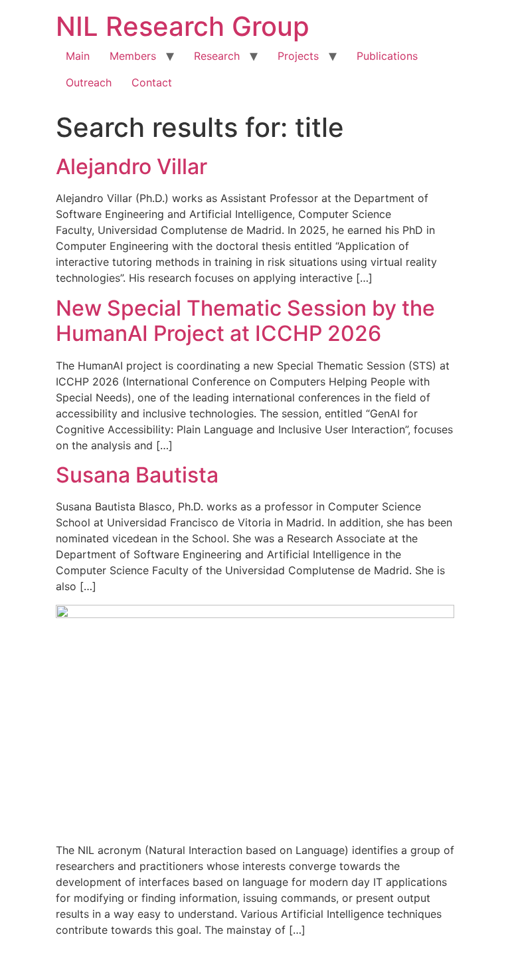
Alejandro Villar (131, 166)
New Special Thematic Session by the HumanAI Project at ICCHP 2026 (245, 320)
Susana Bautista (137, 475)
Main (78, 55)
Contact (151, 82)
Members (133, 55)
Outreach (89, 82)
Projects (298, 55)
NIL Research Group (182, 26)
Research (217, 55)
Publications (387, 55)
